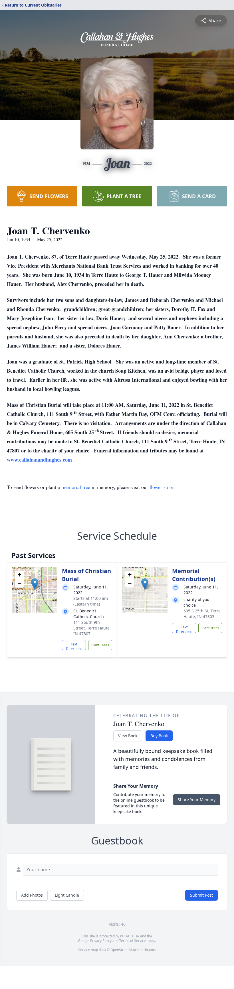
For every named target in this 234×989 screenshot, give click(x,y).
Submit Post (201, 895)
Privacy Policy (101, 940)
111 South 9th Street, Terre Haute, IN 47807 (92, 628)
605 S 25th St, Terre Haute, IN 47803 (202, 613)
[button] (34, 584)
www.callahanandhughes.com (40, 459)
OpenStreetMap (123, 949)
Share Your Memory (196, 799)
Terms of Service (132, 940)
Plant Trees (100, 645)
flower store (162, 487)
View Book (127, 735)
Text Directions (74, 646)
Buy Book (159, 735)
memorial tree (75, 487)
